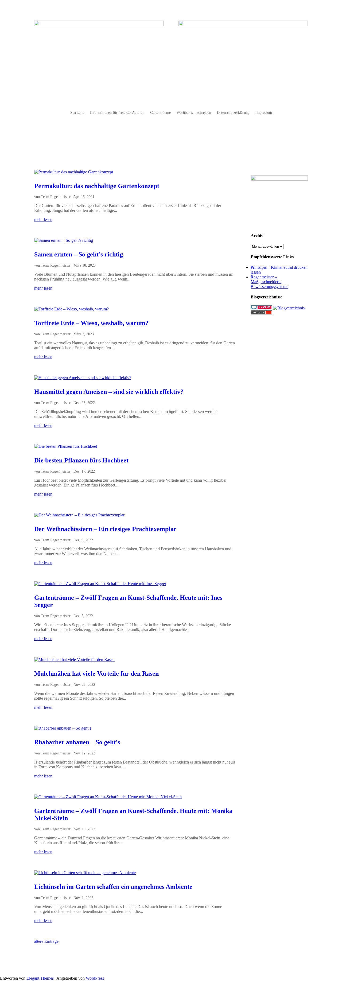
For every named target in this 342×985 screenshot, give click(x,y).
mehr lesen (43, 219)
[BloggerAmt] (289, 308)
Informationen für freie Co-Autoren (117, 113)
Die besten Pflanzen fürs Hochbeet (81, 460)
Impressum (263, 113)
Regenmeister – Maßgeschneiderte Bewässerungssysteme (269, 282)
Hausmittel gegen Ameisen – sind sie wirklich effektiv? (109, 391)
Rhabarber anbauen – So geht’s (77, 742)
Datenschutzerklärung (233, 113)
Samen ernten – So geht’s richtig (78, 254)
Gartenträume (160, 113)
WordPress (95, 978)
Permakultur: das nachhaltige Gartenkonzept (96, 185)
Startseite (77, 113)
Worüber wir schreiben (194, 113)
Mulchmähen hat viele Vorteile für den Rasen (96, 673)
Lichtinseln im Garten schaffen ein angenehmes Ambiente (113, 886)
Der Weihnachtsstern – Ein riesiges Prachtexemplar (105, 528)
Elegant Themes (40, 978)
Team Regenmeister (56, 197)
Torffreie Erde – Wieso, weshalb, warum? (91, 323)
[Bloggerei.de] (261, 308)
